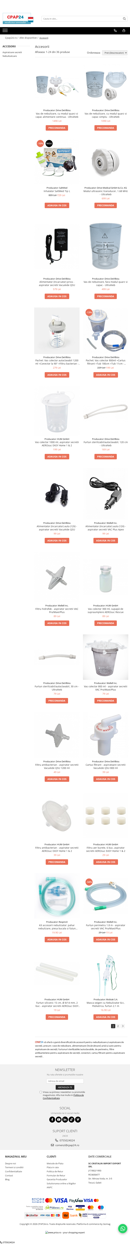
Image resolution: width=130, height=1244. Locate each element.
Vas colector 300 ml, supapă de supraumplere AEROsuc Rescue (106, 610)
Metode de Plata (55, 1163)
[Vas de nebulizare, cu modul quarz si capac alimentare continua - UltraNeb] (57, 85)
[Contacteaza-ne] (115, 30)
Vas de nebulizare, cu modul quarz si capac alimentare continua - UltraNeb (57, 115)
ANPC (49, 1187)
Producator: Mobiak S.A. (106, 999)
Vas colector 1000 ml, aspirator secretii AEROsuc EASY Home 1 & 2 (57, 444)
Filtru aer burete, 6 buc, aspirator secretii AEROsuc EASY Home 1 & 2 (105, 849)
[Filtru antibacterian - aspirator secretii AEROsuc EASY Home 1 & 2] (57, 815)
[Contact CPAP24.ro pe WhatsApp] (122, 1228)
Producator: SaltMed (57, 187)
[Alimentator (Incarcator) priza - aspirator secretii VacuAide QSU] (57, 246)
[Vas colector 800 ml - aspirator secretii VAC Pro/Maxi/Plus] (105, 657)
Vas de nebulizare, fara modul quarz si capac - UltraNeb (106, 283)
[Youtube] (59, 1120)
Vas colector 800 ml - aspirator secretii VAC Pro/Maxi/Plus (105, 688)
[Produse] (5, 31)
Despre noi (10, 1163)
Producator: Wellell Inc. (105, 522)
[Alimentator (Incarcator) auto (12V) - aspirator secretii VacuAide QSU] (57, 493)
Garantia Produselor (57, 1179)
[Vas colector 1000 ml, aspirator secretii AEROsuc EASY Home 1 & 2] (57, 411)
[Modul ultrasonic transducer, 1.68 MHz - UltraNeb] (105, 162)
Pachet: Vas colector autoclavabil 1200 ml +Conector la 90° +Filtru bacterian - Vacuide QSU (57, 362)
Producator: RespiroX (57, 921)
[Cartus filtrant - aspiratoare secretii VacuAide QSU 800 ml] (105, 735)
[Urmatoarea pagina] (123, 1026)
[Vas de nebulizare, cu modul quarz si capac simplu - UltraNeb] (105, 85)
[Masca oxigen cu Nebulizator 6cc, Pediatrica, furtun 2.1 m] (105, 973)
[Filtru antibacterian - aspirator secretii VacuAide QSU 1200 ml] (57, 735)
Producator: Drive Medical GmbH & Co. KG (105, 187)
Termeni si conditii (14, 1167)
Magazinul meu (16, 1156)
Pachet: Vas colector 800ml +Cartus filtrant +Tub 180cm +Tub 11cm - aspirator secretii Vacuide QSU (105, 362)
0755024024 (67, 1140)
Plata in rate (53, 1167)
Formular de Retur (56, 1175)
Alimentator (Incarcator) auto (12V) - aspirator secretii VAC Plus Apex (105, 528)
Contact (9, 1175)
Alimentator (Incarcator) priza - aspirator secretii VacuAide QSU (57, 283)
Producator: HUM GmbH (57, 439)
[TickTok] (71, 1120)
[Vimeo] (78, 1120)
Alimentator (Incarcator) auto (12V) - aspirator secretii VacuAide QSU (57, 528)
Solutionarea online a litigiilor (61, 1183)
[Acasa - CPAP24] (19, 19)
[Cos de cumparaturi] (123, 30)
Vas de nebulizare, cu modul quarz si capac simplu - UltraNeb (106, 115)
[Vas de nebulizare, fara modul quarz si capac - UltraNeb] (105, 246)
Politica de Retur (55, 1171)
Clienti (51, 1156)
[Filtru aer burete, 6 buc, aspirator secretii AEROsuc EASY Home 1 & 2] (105, 815)
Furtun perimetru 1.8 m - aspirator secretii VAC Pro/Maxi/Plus (105, 927)
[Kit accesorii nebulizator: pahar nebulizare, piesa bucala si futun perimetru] (57, 896)
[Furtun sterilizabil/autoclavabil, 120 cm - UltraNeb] (105, 411)
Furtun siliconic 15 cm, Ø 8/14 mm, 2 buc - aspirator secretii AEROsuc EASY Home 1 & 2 (57, 1004)
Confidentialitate (13, 1171)
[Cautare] (124, 19)
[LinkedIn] (65, 1120)
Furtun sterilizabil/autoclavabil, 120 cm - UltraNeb (106, 444)
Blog (7, 1179)
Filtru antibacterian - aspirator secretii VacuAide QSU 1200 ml (57, 766)
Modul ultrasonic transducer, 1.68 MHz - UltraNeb (105, 192)
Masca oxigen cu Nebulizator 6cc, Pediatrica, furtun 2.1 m (106, 1004)
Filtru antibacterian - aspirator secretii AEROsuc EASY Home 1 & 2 (57, 849)
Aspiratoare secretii (12, 52)
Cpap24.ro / (12, 37)
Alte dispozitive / (29, 37)
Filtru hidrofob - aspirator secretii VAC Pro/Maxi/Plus (56, 610)
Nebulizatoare (10, 56)
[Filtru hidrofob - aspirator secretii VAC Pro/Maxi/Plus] (57, 577)
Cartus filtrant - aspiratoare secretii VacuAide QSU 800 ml (106, 766)
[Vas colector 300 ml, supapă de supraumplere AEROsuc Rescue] (105, 577)
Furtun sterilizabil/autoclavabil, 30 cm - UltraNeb (57, 688)
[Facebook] (52, 1120)
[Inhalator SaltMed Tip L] (57, 162)
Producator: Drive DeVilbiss (57, 110)
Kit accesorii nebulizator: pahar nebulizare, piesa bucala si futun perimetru (57, 927)
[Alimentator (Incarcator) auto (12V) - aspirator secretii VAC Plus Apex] (105, 494)
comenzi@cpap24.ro (67, 1145)
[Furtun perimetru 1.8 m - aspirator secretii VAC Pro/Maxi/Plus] (105, 896)
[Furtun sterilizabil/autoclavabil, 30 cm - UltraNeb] (57, 657)
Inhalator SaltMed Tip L (57, 191)
